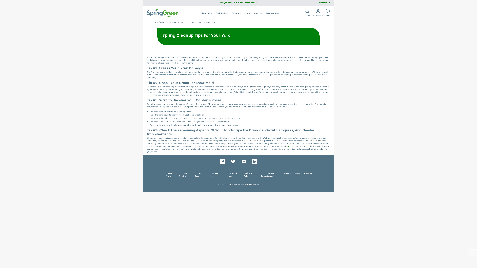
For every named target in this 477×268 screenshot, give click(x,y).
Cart (328, 15)
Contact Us (324, 2)
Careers (287, 173)
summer (290, 146)
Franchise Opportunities (267, 174)
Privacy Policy (248, 174)
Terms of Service (214, 174)
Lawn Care (207, 13)
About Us (258, 13)
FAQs (297, 173)
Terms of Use (232, 174)
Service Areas (272, 13)
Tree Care (236, 13)
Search (307, 15)
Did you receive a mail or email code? (238, 2)
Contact (308, 173)
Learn (247, 13)
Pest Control (222, 13)
